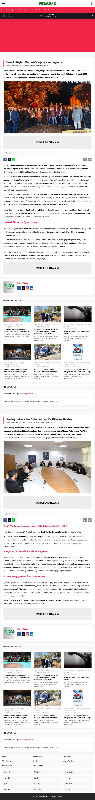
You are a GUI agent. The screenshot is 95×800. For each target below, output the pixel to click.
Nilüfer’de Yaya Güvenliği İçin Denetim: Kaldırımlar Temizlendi (37, 10)
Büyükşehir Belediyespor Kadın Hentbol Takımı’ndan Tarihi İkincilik (16, 330)
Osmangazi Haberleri (10, 365)
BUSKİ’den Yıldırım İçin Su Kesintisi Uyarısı (76, 332)
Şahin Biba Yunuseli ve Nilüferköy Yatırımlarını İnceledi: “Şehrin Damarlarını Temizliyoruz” (46, 331)
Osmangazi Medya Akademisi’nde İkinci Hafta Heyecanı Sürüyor (15, 370)
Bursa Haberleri (17, 65)
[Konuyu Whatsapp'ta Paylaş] (13, 159)
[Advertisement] (47, 36)
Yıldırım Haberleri (69, 365)
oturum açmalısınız (26, 394)
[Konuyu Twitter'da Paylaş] (9, 159)
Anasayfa (8, 65)
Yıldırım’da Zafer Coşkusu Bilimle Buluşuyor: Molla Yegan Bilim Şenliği (77, 370)
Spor (21, 324)
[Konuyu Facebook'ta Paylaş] (5, 159)
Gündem (47, 324)
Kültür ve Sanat (80, 363)
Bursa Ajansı (22, 283)
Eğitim (16, 363)
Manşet (16, 324)
